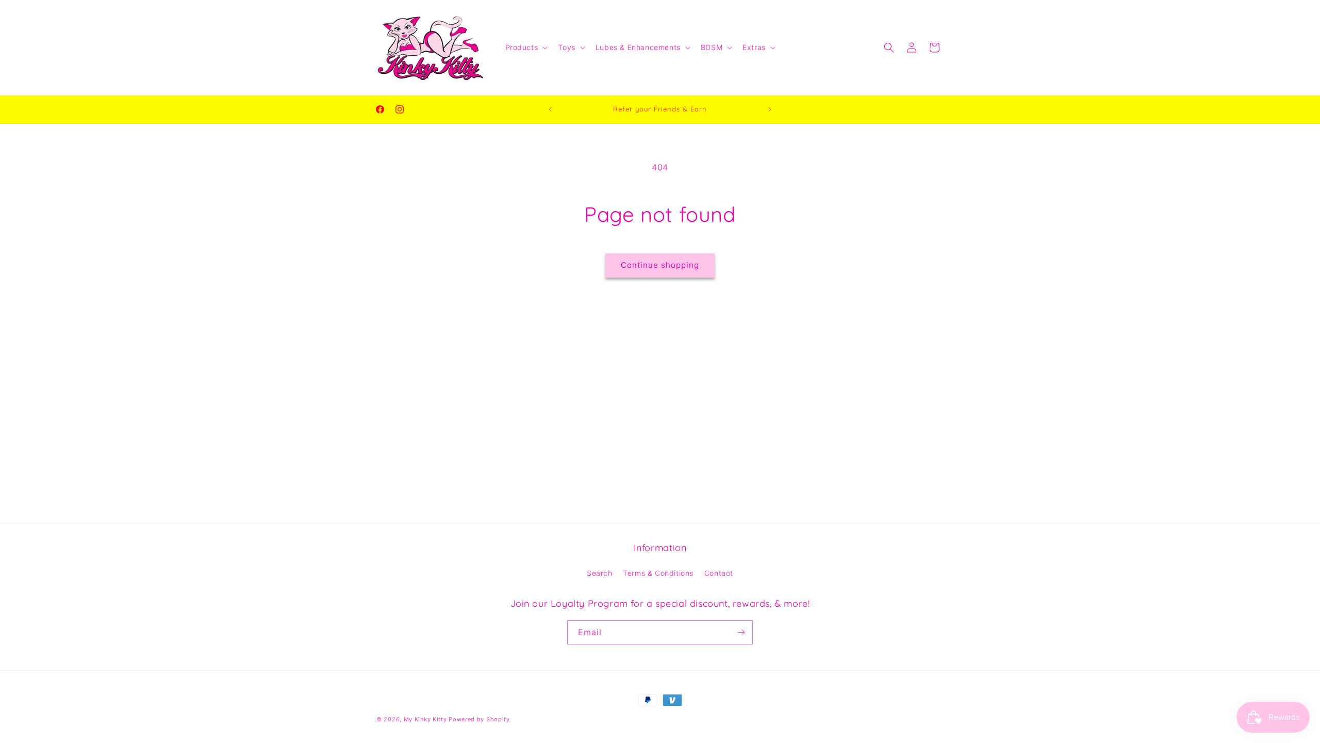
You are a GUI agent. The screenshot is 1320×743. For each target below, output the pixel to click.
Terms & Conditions (658, 573)
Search (600, 573)
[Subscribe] (741, 632)
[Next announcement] (769, 109)
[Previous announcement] (550, 109)
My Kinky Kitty (425, 719)
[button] (525, 47)
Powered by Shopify (479, 719)
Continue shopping (660, 265)
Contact (718, 573)
